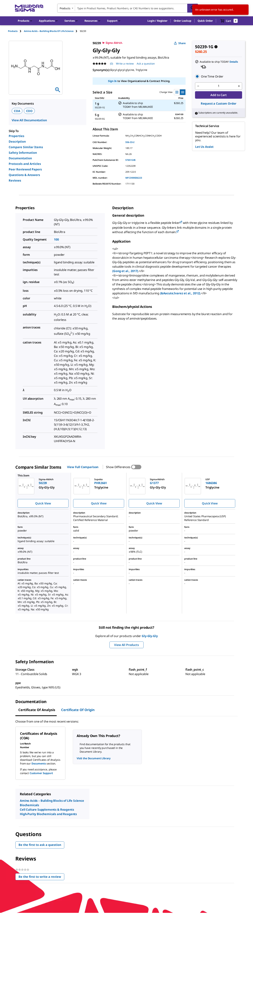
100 (56, 239)
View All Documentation (29, 120)
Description (17, 141)
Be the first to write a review (41, 877)
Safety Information (23, 153)
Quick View (43, 503)
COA (17, 111)
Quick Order (205, 20)
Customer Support (41, 773)
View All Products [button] (126, 645)
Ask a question (146, 63)
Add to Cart (218, 95)
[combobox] (127, 8)
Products (13, 31)
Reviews (15, 180)
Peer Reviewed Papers (25, 169)
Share (182, 43)
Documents (38, 763)
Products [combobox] (65, 8)
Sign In (112, 81)
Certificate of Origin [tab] (78, 710)
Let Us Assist (204, 147)
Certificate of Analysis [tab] (36, 710)
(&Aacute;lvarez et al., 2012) (180, 293)
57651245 (130, 160)
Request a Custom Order (218, 103)
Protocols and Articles (25, 164)
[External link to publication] (181, 222)
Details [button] (233, 61)
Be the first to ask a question (40, 845)
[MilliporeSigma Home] (29, 8)
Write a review (125, 63)
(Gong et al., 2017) (125, 271)
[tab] (16, 31)
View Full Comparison (82, 467)
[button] (157, 21)
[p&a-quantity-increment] (239, 86)
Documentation (20, 158)
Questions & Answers (24, 175)
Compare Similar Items (26, 147)
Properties (16, 136)
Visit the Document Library (93, 758)
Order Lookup (182, 20)
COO (29, 111)
